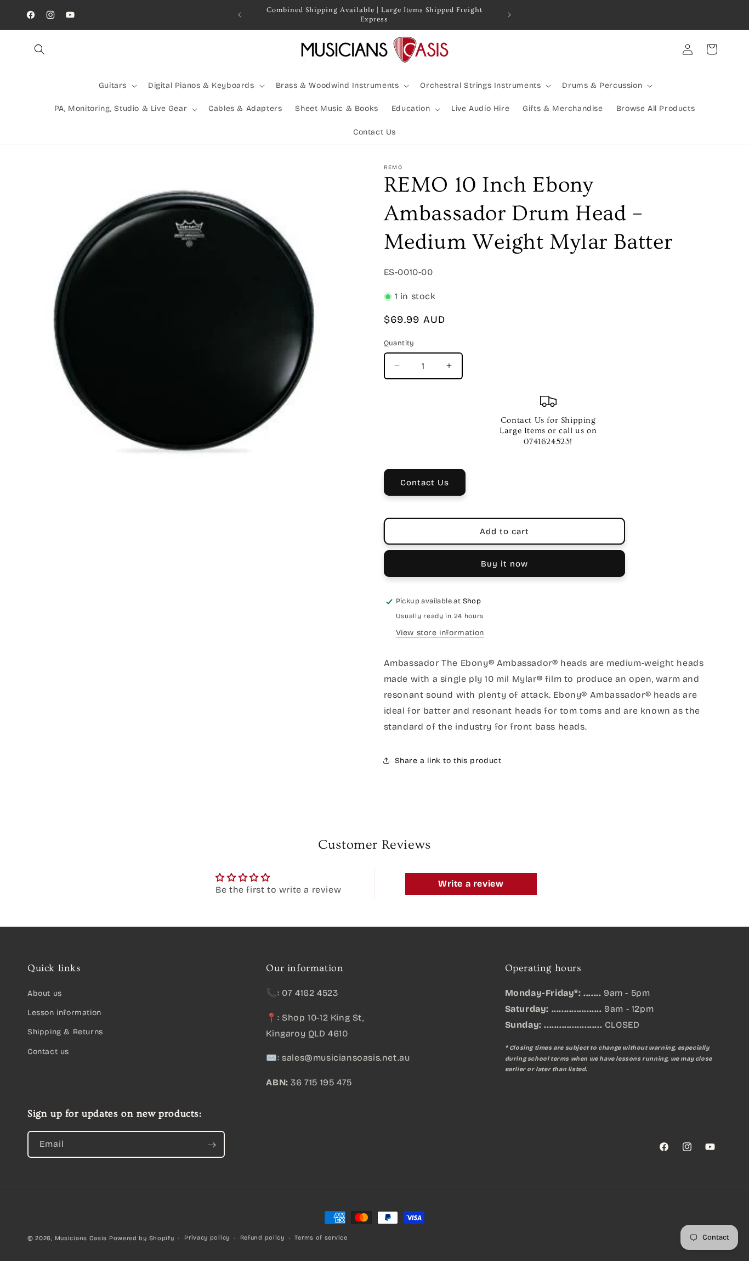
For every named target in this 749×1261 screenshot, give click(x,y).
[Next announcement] (509, 14)
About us (44, 993)
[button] (39, 49)
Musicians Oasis (81, 1238)
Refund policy (262, 1237)
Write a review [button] (470, 883)
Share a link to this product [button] (448, 760)
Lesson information (64, 1012)
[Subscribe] (212, 1144)
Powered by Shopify (141, 1238)
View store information (440, 632)
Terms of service (320, 1237)
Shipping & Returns (65, 1032)
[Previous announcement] (240, 14)
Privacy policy (207, 1237)
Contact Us (424, 482)
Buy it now (504, 564)
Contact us (48, 1051)
